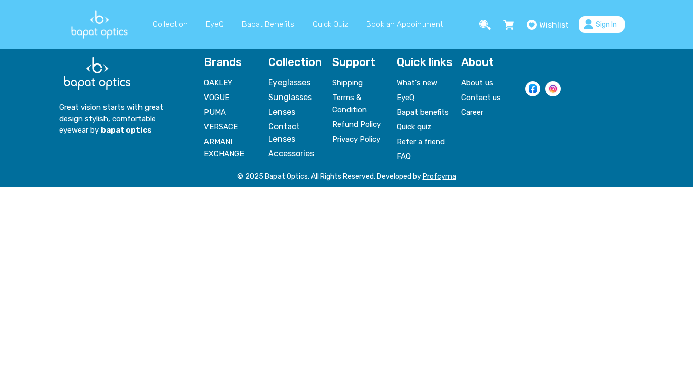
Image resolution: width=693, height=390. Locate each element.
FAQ (404, 156)
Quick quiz (414, 127)
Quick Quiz (330, 24)
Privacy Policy (356, 139)
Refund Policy (356, 124)
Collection (170, 24)
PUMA (215, 112)
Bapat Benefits (268, 24)
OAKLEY (218, 82)
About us (477, 82)
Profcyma (439, 176)
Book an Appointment (404, 24)
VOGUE (216, 97)
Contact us (481, 97)
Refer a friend (421, 141)
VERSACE (221, 127)
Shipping (347, 82)
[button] (486, 24)
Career (472, 112)
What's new (417, 82)
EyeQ (215, 24)
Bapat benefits (423, 112)
